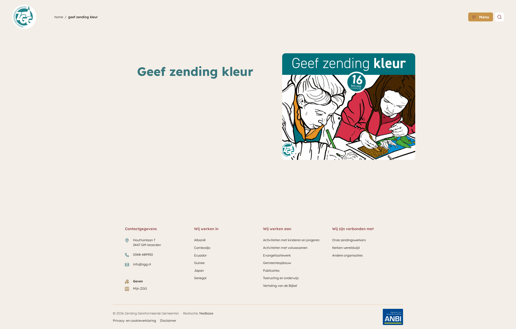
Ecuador (200, 255)
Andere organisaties (347, 255)
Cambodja (202, 248)
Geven (138, 281)
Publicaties (271, 270)
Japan (199, 270)
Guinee (199, 263)
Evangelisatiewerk (277, 255)
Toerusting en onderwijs (281, 278)
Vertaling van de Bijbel (280, 286)
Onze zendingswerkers (349, 240)
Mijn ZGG (140, 288)
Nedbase (206, 313)
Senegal (200, 278)
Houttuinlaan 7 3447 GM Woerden (147, 242)
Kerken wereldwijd (346, 248)
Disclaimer (168, 321)
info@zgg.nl (142, 264)
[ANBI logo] (393, 317)
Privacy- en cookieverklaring (134, 321)
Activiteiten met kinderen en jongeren (291, 240)
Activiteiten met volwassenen (285, 248)
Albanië (200, 240)
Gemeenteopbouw (277, 263)
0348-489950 (143, 255)
